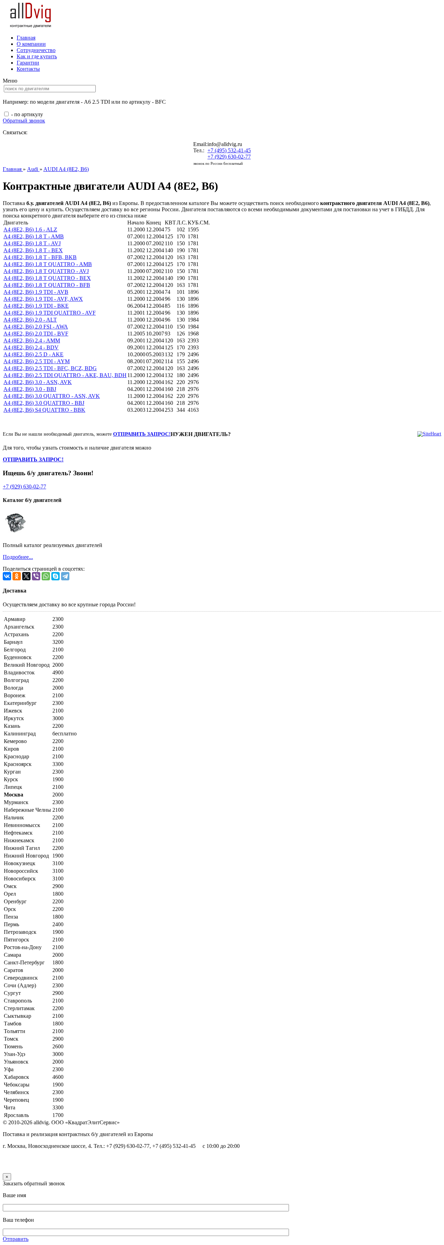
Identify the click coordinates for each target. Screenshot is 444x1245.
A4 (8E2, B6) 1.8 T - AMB (33, 236)
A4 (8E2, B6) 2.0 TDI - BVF (35, 333)
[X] (26, 576)
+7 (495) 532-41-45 (229, 150)
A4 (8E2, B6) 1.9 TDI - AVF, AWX (43, 299)
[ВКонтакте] (7, 576)
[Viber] (36, 576)
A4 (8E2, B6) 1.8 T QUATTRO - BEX (47, 278)
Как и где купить (37, 56)
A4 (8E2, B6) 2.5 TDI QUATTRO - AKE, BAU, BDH (65, 375)
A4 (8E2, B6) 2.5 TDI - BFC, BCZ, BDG (50, 368)
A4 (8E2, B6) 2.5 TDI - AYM (36, 361)
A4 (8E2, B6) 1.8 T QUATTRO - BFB (46, 285)
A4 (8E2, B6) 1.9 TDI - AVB (35, 292)
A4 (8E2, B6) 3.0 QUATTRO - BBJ (43, 403)
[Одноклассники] (16, 576)
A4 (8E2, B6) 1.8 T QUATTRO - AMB (47, 264)
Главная (26, 38)
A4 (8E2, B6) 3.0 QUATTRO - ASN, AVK (51, 396)
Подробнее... (18, 557)
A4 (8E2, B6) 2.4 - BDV (31, 347)
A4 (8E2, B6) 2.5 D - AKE (33, 354)
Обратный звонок (24, 120)
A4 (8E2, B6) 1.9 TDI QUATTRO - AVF (49, 313)
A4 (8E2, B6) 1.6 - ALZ (30, 229)
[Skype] (55, 576)
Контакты (28, 69)
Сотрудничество (36, 50)
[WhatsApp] (46, 576)
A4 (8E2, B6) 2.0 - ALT (30, 320)
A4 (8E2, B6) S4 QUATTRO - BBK (44, 410)
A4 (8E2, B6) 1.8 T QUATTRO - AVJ (46, 271)
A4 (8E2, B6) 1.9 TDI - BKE (36, 306)
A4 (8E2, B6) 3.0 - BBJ (29, 389)
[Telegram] (65, 576)
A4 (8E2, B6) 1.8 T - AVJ (32, 243)
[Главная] (31, 26)
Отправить (15, 1239)
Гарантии (28, 63)
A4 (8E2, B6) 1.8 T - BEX (33, 250)
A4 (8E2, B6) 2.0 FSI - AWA (35, 327)
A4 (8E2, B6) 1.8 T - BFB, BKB (40, 257)
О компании (31, 44)
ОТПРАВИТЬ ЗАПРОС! (142, 434)
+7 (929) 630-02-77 (229, 157)
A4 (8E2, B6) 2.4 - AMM (31, 340)
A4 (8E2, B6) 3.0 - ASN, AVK (37, 382)
